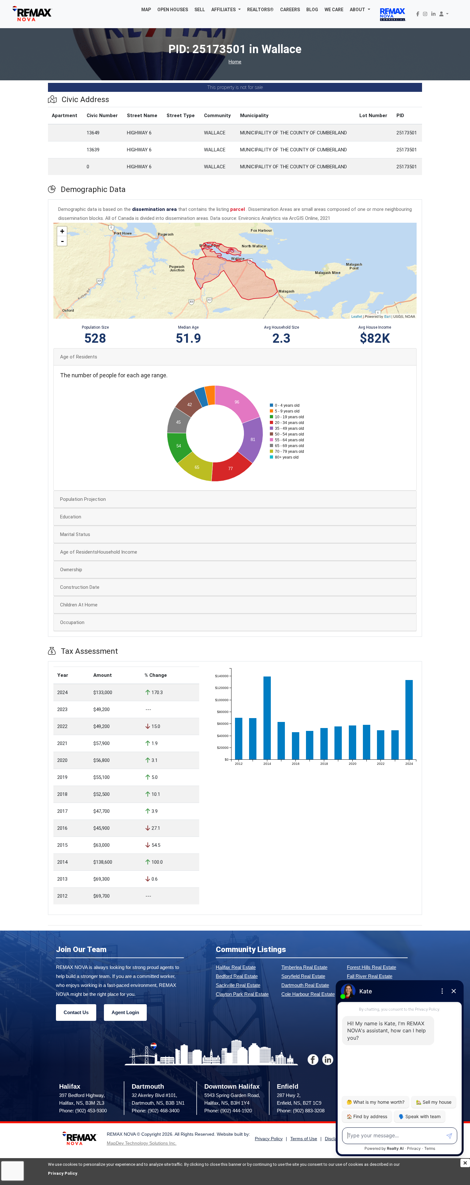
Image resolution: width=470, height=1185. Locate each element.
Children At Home (79, 605)
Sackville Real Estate (238, 985)
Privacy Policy (62, 1173)
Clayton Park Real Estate (242, 994)
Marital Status (75, 534)
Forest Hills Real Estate (371, 967)
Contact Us (76, 1012)
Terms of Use (303, 1138)
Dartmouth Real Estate (305, 985)
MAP (146, 9)
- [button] (62, 240)
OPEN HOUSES (172, 9)
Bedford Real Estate (237, 976)
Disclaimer (335, 1138)
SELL (199, 9)
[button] (226, 10)
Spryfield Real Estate (303, 976)
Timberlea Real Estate (304, 967)
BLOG (312, 9)
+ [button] (62, 231)
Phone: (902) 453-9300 (83, 1110)
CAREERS (290, 9)
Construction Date (79, 587)
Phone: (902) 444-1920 (228, 1110)
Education (70, 517)
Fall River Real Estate (369, 976)
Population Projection (83, 499)
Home (235, 62)
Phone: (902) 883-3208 (301, 1110)
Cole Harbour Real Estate (308, 994)
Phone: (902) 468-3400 (155, 1110)
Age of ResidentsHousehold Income (98, 552)
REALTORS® (260, 9)
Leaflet (356, 316)
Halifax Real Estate (236, 967)
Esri (387, 316)
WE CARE (334, 9)
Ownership (71, 569)
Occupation (72, 622)
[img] (465, 1163)
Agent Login (125, 1012)
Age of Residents (78, 357)
